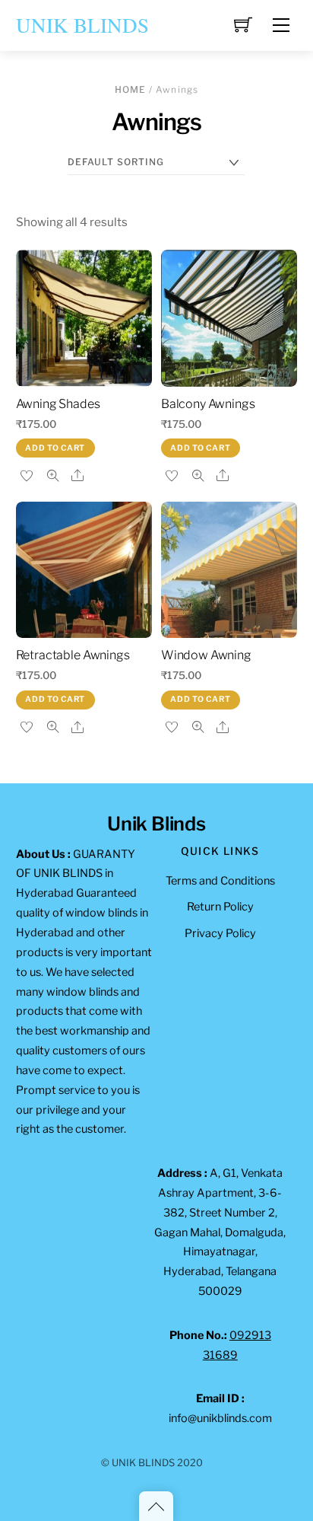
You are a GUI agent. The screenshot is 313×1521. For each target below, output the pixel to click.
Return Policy (220, 907)
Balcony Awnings (208, 404)
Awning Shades (58, 404)
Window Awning (206, 655)
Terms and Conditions (220, 881)
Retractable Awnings (73, 655)
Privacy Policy (220, 933)
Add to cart (55, 448)
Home (131, 89)
